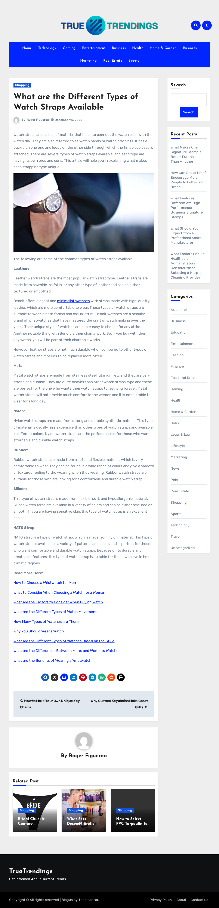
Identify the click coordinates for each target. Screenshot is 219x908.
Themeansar (88, 900)
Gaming (69, 48)
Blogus (67, 900)
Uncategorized (183, 548)
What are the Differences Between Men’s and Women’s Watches (66, 650)
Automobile (180, 310)
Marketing (88, 60)
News (175, 468)
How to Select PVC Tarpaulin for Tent (132, 823)
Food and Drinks (184, 378)
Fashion (177, 355)
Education (179, 332)
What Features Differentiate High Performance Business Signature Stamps (187, 207)
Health (137, 48)
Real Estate (112, 60)
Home (27, 48)
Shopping (22, 85)
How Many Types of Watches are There (46, 621)
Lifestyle (178, 446)
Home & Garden (163, 48)
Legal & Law (181, 434)
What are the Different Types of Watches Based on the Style (63, 641)
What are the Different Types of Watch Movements (56, 612)
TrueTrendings (31, 871)
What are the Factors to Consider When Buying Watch (58, 602)
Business (119, 48)
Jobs (175, 423)
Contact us (199, 900)
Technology (47, 48)
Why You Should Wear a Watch (38, 631)
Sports (134, 60)
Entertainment (94, 48)
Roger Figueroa (38, 120)
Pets (174, 480)
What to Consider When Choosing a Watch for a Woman (59, 592)
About (181, 900)
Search (178, 85)
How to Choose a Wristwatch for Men (44, 582)
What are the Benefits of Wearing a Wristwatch (52, 660)
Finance (177, 366)
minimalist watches (73, 301)
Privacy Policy (161, 900)
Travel (176, 536)
